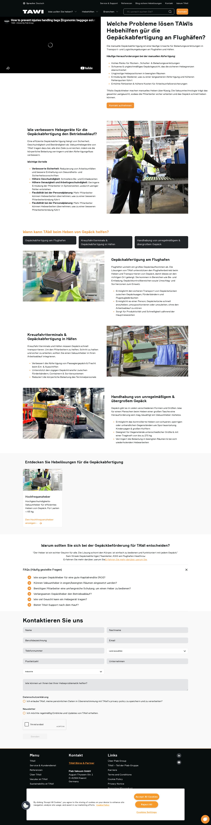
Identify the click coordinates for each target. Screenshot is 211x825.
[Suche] (170, 11)
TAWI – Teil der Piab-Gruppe (123, 765)
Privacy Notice (116, 783)
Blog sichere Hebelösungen (148, 3)
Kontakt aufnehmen (120, 105)
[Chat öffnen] (205, 819)
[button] (26, 805)
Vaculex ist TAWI (39, 779)
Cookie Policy (115, 779)
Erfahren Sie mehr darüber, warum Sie (126, 559)
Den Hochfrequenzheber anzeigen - (42, 521)
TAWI (32, 760)
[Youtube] (179, 762)
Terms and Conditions (120, 774)
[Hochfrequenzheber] (42, 480)
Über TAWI (35, 774)
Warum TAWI (182, 3)
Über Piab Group (117, 760)
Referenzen (126, 3)
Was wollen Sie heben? (60, 11)
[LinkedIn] (179, 755)
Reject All (146, 804)
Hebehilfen (88, 11)
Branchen (108, 11)
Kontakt (169, 3)
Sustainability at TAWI (42, 783)
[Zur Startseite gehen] (33, 11)
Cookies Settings (147, 812)
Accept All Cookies (147, 797)
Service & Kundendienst (43, 765)
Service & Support (109, 3)
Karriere (112, 770)
